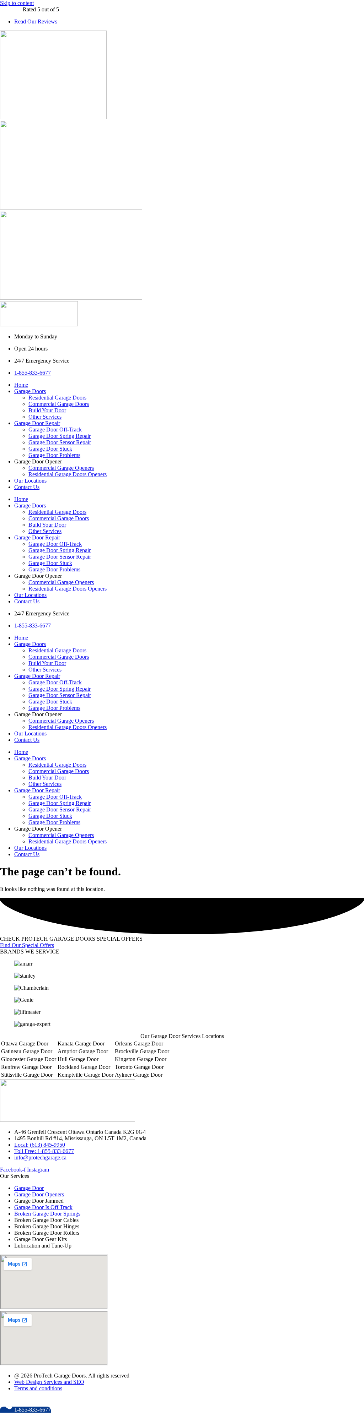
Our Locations (30, 481)
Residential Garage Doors (57, 398)
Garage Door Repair (37, 423)
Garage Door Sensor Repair (59, 442)
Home (21, 385)
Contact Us (26, 487)
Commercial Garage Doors (58, 404)
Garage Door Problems (54, 455)
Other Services (44, 417)
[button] (182, 1036)
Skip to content (17, 3)
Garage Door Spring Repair (59, 436)
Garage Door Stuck (50, 449)
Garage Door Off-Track (55, 429)
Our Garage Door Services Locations (182, 1036)
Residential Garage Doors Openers (67, 474)
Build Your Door (47, 410)
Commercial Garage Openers (61, 468)
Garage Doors (30, 391)
